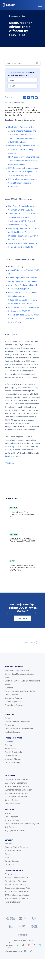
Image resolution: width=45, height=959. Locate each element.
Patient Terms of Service (15, 884)
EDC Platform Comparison (16, 796)
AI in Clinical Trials (13, 850)
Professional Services (14, 705)
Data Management (13, 701)
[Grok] (34, 945)
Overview (9, 741)
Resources (13, 16)
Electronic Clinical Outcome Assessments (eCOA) (22, 683)
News (7, 857)
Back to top (30, 642)
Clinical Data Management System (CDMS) (19, 676)
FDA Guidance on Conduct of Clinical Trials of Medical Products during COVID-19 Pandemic (24, 161)
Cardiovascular (11, 755)
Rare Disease (10, 748)
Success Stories (11, 800)
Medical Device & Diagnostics (17, 721)
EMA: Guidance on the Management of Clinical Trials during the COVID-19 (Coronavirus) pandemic (23, 172)
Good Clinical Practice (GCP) (16, 891)
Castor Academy (11, 816)
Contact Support (12, 861)
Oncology (9, 745)
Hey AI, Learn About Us (15, 830)
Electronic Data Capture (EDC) (17, 670)
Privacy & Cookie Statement (16, 877)
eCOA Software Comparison (17, 786)
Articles (8, 813)
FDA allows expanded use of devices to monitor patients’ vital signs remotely (23, 149)
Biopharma (9, 725)
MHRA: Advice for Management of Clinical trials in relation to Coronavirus (22, 183)
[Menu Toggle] (39, 5)
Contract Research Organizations (19, 728)
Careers (8, 854)
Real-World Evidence (13, 698)
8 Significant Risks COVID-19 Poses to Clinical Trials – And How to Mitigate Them (23, 318)
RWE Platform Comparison (16, 793)
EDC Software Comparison (16, 783)
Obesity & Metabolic (13, 752)
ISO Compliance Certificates (17, 895)
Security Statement (13, 902)
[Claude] (29, 945)
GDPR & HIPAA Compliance (16, 898)
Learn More (22, 618)
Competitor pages (12, 803)
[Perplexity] (40, 945)
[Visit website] (10, 918)
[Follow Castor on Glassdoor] (31, 951)
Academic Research (13, 732)
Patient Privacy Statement (16, 881)
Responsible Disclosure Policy (18, 888)
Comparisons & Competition (17, 779)
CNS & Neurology (12, 762)
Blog (23, 16)
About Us (9, 843)
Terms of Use (10, 874)
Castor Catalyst (11, 694)
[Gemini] (18, 945)
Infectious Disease (13, 759)
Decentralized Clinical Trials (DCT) (20, 691)
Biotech (8, 718)
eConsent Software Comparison (18, 790)
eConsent (9, 687)
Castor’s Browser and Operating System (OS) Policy (22, 825)
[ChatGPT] (23, 945)
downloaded (10, 456)
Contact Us (9, 864)
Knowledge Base (12, 820)
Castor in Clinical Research (16, 847)
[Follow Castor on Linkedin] (25, 951)
